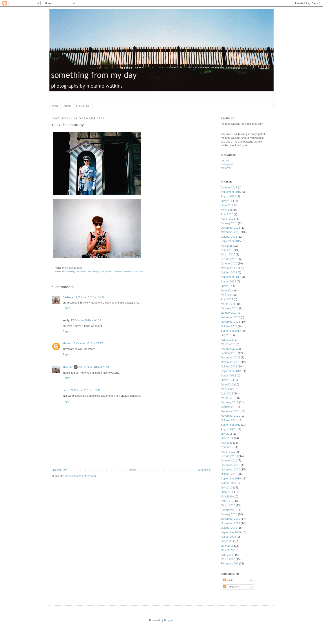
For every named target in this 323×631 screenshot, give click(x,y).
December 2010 (230, 465)
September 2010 (231, 478)
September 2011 (231, 424)
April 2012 (227, 393)
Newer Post (60, 470)
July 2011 (226, 433)
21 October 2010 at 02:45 (85, 390)
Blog (55, 106)
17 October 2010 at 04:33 (86, 320)
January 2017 (229, 187)
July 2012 (226, 379)
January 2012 (229, 407)
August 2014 (228, 281)
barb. (66, 390)
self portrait (107, 271)
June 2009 (227, 545)
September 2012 (231, 371)
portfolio (225, 160)
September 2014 (231, 276)
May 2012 (227, 389)
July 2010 (226, 487)
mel (89, 271)
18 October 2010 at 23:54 (94, 367)
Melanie (69, 267)
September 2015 (231, 241)
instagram (227, 164)
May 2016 (227, 210)
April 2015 (227, 250)
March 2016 (228, 218)
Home (132, 470)
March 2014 (228, 304)
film (64, 271)
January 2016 (229, 223)
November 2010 (230, 469)
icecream (80, 271)
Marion (67, 343)
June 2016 (227, 205)
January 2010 (229, 514)
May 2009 (227, 550)
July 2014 (226, 285)
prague (95, 271)
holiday (70, 271)
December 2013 (230, 317)
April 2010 (227, 501)
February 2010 (229, 510)
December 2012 (230, 357)
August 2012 (228, 375)
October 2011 (229, 420)
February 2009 (229, 563)
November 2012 (230, 362)
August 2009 (228, 536)
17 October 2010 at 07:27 (88, 343)
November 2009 (230, 523)
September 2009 (231, 532)
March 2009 (228, 559)
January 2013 (229, 353)
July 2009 (226, 541)
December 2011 (230, 411)
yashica (139, 271)
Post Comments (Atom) (82, 476)
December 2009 (230, 518)
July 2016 (226, 200)
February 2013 (229, 348)
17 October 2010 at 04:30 (89, 297)
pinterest (226, 168)
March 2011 (228, 451)
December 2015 (230, 227)
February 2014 (229, 308)
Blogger (168, 620)
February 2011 (229, 456)
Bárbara (68, 297)
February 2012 (229, 402)
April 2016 (227, 214)
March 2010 (228, 505)
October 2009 (229, 527)
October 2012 (229, 366)
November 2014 (230, 268)
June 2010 (227, 492)
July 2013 (226, 335)
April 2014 (227, 299)
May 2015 (227, 245)
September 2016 (231, 191)
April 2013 (227, 339)
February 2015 (229, 259)
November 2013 (230, 321)
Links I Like (83, 106)
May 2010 (227, 496)
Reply (66, 308)
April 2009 (227, 554)
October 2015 (229, 236)
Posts (229, 580)
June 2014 (227, 290)
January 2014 (229, 312)
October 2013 (229, 326)
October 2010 (229, 474)
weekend (128, 271)
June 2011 (227, 438)
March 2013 (228, 344)
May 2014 (227, 295)
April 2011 (227, 447)
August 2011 (228, 429)
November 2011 (230, 415)
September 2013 (231, 330)
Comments (233, 587)
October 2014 (229, 272)
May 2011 (226, 442)
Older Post (204, 470)
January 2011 (229, 460)
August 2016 (228, 196)
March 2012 (228, 398)
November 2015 (230, 232)
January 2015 (229, 263)
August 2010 (228, 483)
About (67, 106)
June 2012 (227, 384)
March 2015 (228, 254)
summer (118, 271)
